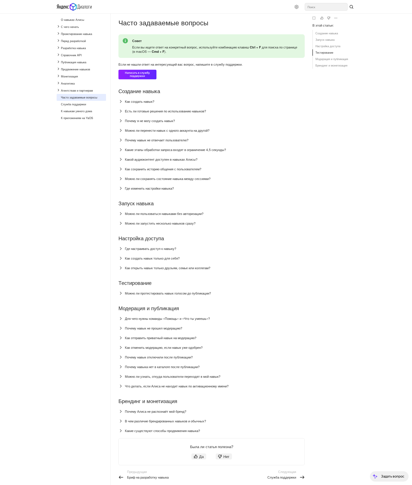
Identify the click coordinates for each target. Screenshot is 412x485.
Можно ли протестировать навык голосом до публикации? (168, 293)
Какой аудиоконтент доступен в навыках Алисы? (161, 159)
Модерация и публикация (331, 59)
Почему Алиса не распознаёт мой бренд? (155, 411)
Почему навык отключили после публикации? (159, 357)
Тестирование (324, 52)
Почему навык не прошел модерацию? (153, 328)
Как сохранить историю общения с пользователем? (163, 169)
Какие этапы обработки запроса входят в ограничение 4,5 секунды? (175, 149)
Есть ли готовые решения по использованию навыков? (165, 111)
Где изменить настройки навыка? (149, 188)
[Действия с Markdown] (336, 18)
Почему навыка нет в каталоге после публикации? (162, 366)
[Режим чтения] (314, 18)
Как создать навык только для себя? (152, 258)
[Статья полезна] (322, 18)
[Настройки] (296, 7)
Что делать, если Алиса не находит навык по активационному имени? (177, 386)
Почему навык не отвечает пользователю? (156, 140)
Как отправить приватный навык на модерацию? (160, 337)
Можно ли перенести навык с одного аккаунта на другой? (167, 130)
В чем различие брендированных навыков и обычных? (165, 421)
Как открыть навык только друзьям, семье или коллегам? (167, 268)
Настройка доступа (327, 46)
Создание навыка (326, 33)
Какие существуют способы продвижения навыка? (162, 430)
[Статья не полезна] (329, 18)
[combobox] (326, 7)
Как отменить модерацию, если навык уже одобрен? (164, 347)
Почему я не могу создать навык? (150, 120)
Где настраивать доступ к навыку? (150, 248)
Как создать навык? (139, 101)
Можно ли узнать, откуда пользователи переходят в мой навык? (172, 376)
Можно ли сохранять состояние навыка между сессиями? (168, 178)
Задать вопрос (392, 476)
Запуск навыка (325, 40)
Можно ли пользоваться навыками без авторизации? (164, 213)
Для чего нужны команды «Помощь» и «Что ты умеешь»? (167, 318)
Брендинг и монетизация (331, 65)
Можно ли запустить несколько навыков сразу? (160, 223)
